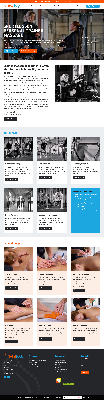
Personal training (34, 359)
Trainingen (33, 356)
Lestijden (31, 368)
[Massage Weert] (12, 6)
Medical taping (59, 366)
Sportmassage (59, 359)
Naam (82, 365)
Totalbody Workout (34, 364)
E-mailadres (84, 359)
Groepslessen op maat (35, 366)
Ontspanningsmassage (61, 369)
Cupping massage (60, 360)
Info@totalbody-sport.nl (10, 365)
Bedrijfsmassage (59, 368)
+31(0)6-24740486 (9, 369)
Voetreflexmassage (60, 371)
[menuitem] (34, 6)
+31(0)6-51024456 (9, 374)
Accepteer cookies (68, 397)
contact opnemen (81, 211)
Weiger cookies (77, 397)
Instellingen (86, 397)
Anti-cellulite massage (61, 362)
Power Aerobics (33, 362)
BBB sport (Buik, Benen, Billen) (37, 360)
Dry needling (58, 364)
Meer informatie (67, 1)
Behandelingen (60, 356)
